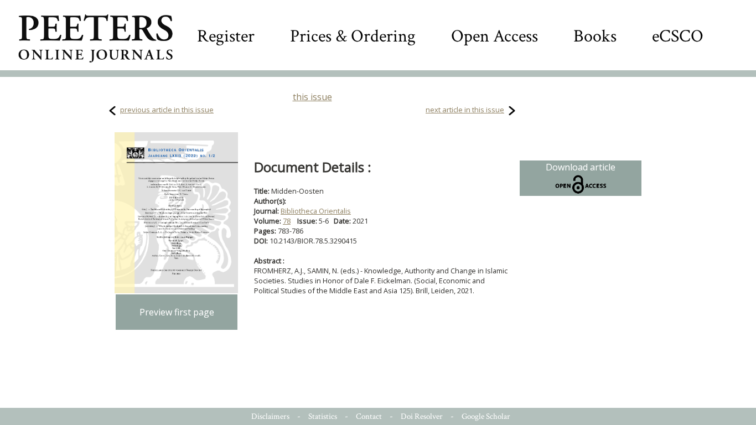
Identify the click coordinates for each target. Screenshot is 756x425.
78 (287, 221)
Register (226, 36)
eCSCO (677, 36)
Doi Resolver (422, 416)
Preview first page (176, 312)
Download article (580, 167)
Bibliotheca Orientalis (316, 211)
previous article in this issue (167, 110)
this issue (312, 97)
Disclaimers (270, 416)
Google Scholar (486, 416)
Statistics (322, 416)
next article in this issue (465, 110)
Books (595, 36)
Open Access (494, 36)
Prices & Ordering (353, 36)
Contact (369, 416)
